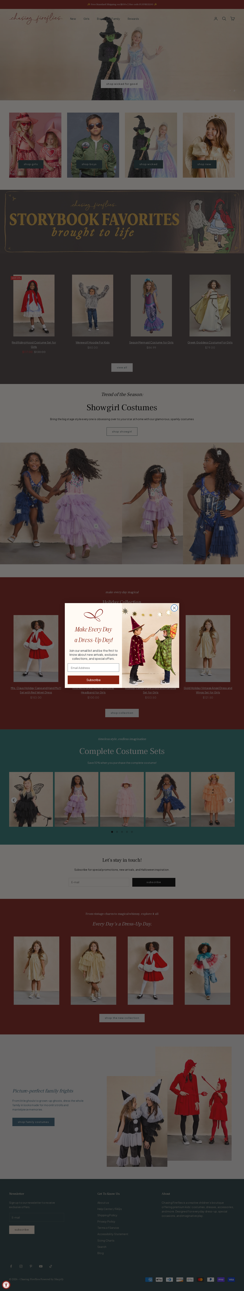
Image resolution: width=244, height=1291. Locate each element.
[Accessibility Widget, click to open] (6, 1285)
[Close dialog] (174, 608)
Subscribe (93, 680)
